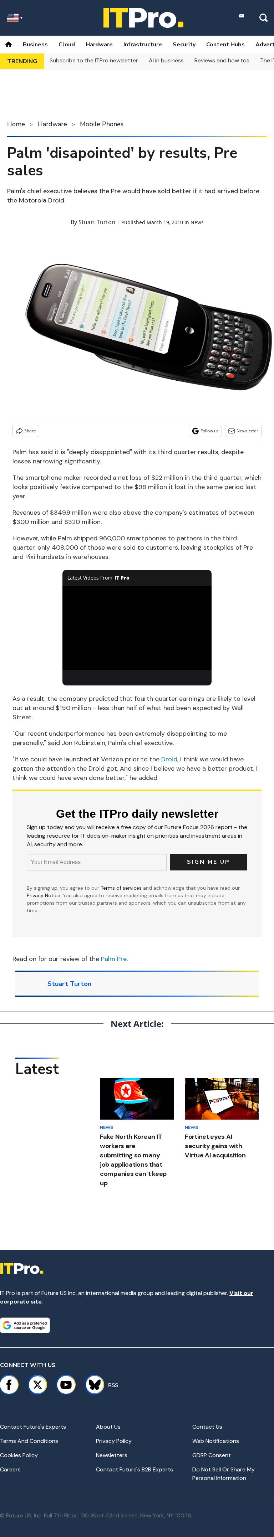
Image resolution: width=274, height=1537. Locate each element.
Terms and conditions (29, 1441)
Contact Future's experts (33, 1426)
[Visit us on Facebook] (9, 1385)
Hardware (99, 44)
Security (184, 44)
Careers (10, 1469)
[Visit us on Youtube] (66, 1385)
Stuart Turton (96, 222)
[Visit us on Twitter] (37, 1385)
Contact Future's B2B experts (134, 1469)
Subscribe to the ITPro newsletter (94, 60)
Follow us (210, 431)
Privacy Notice (43, 895)
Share (30, 431)
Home (16, 124)
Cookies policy (19, 1455)
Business (35, 44)
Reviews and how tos (221, 60)
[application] (137, 628)
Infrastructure (142, 44)
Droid (169, 759)
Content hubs (225, 44)
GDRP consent (211, 1455)
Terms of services (122, 888)
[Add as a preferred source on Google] (25, 1325)
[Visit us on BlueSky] (91, 1385)
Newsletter (247, 431)
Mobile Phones (101, 124)
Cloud (67, 44)
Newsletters (111, 1455)
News (197, 222)
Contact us (207, 1426)
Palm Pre (114, 959)
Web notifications (215, 1441)
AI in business (166, 60)
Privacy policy (114, 1441)
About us (108, 1426)
